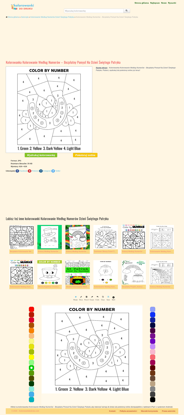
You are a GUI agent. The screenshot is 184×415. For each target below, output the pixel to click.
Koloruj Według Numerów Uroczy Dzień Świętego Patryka (88, 251)
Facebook (23, 171)
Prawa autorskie (168, 411)
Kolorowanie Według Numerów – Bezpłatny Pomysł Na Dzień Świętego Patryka (60, 407)
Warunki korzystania (149, 411)
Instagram (47, 171)
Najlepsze (155, 3)
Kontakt (112, 411)
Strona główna (142, 3)
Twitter (57, 171)
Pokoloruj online (85, 155)
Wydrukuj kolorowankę (41, 155)
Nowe (164, 3)
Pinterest (35, 171)
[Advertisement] (92, 41)
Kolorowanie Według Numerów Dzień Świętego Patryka (52, 17)
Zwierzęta (25, 17)
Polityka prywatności (128, 411)
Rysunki (172, 3)
